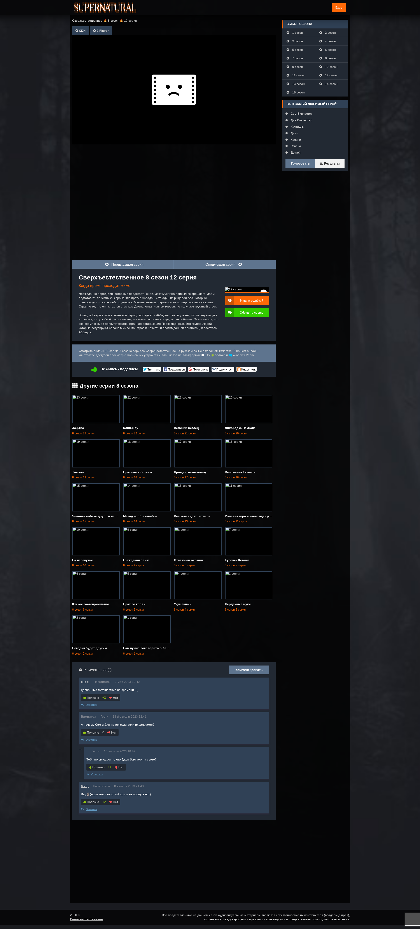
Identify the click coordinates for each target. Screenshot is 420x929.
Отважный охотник (188, 560)
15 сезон (298, 92)
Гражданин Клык (136, 560)
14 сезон (331, 84)
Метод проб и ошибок (140, 516)
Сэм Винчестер (301, 113)
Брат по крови (134, 604)
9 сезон (297, 66)
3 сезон (297, 41)
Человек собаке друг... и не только (99, 516)
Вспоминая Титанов (240, 472)
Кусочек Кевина (237, 560)
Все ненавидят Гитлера (192, 516)
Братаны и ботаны (137, 472)
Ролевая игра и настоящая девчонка (253, 516)
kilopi (85, 681)
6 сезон (330, 49)
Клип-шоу (130, 428)
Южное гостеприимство (90, 604)
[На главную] (105, 7)
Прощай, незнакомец (190, 472)
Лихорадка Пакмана (240, 428)
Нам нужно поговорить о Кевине (148, 648)
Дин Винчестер (301, 120)
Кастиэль (297, 126)
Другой (295, 152)
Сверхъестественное (86, 919)
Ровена (295, 146)
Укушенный (182, 604)
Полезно (92, 697)
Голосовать (300, 163)
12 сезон (331, 75)
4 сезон (330, 41)
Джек (294, 133)
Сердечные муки (238, 604)
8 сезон (330, 58)
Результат (331, 163)
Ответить (91, 704)
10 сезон (331, 66)
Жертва (78, 428)
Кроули (295, 139)
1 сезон (297, 32)
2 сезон (330, 32)
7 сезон (297, 58)
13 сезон (298, 84)
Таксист (78, 472)
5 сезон (297, 49)
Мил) (85, 786)
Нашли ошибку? (251, 300)
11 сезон (297, 75)
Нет (115, 697)
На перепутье (82, 560)
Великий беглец (186, 428)
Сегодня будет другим (89, 648)
